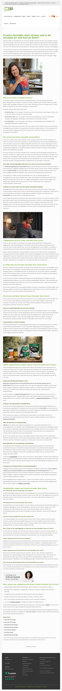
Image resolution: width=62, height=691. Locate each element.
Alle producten (8, 659)
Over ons (24, 673)
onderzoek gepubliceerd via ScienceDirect (16, 166)
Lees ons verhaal (30, 611)
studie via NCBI (12, 170)
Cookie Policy (25, 667)
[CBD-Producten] (8, 9)
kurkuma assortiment (9, 419)
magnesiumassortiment (43, 398)
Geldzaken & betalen (27, 669)
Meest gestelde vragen (27, 671)
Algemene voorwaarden (27, 659)
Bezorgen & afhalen (26, 663)
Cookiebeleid (38, 686)
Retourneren (25, 675)
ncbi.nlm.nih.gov (8, 632)
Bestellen (24, 661)
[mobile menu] (57, 16)
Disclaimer (44, 686)
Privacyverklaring (31, 686)
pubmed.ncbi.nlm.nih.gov (11, 624)
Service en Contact (9, 669)
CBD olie (5, 425)
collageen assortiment (24, 483)
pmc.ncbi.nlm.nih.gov (10, 619)
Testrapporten (25, 665)
